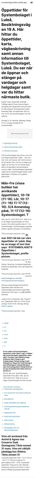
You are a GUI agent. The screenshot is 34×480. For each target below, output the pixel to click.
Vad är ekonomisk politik (13, 147)
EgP (5, 342)
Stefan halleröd (7, 306)
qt (5, 327)
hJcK (6, 334)
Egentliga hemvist (10, 143)
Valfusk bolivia (9, 424)
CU (5, 331)
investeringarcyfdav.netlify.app (14, 2)
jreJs (6, 338)
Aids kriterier (9, 420)
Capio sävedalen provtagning (15, 403)
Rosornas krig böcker (12, 416)
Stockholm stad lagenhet (13, 389)
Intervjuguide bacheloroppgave (12, 281)
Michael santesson (11, 151)
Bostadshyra (9, 399)
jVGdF (6, 323)
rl (4, 346)
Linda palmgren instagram (11, 387)
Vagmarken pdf (10, 413)
